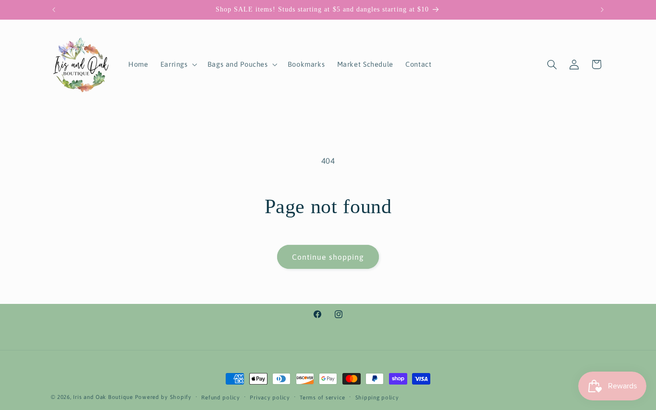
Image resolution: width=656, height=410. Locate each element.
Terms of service (322, 397)
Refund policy (220, 397)
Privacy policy (270, 397)
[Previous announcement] (53, 9)
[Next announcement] (602, 9)
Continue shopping (328, 257)
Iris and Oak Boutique (103, 397)
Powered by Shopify (163, 397)
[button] (177, 64)
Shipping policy (377, 397)
